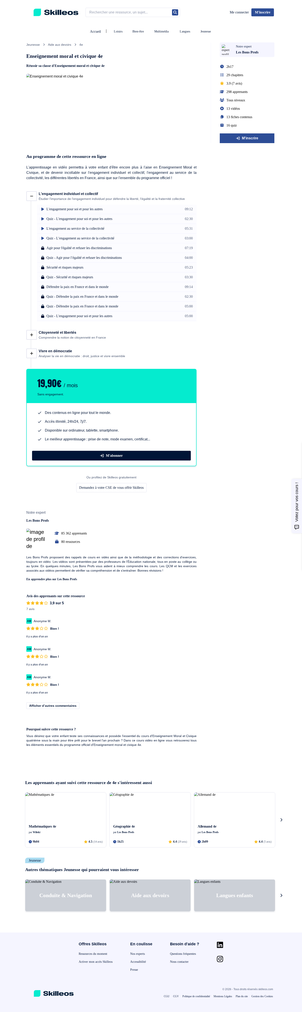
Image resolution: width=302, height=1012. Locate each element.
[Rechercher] (175, 12)
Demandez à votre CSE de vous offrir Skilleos (111, 487)
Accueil (95, 31)
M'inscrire (250, 138)
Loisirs (118, 31)
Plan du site (242, 996)
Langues (185, 31)
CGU (167, 996)
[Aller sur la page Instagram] (220, 959)
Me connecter (239, 12)
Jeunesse (206, 31)
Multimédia (161, 31)
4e (81, 44)
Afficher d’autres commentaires (52, 705)
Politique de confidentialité (196, 996)
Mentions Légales (223, 996)
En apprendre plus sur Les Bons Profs (51, 579)
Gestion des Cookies (262, 996)
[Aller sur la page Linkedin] (220, 944)
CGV (176, 996)
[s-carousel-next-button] (281, 820)
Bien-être (138, 31)
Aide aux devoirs (59, 44)
